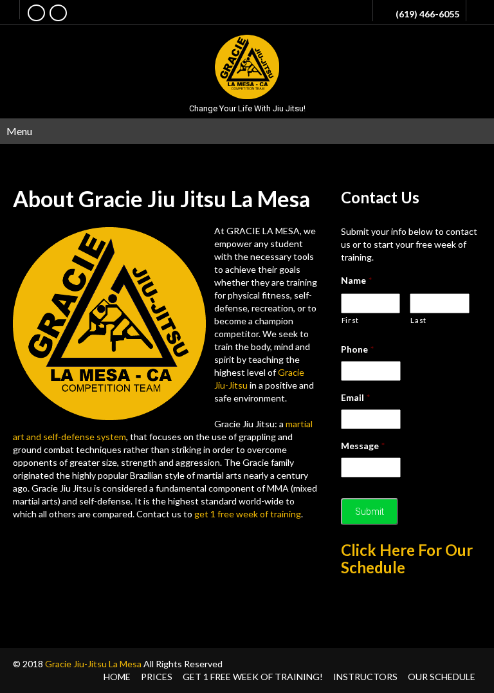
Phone (357, 349)
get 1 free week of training (247, 513)
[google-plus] (58, 13)
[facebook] (36, 13)
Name (356, 280)
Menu (19, 131)
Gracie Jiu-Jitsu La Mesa (93, 663)
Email (355, 397)
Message (363, 445)
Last (418, 320)
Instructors (365, 676)
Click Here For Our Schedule (407, 558)
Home (117, 676)
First (350, 320)
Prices (156, 676)
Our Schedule (441, 676)
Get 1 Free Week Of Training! (253, 676)
